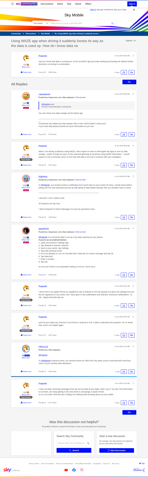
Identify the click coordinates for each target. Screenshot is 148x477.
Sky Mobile (74, 15)
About (78, 3)
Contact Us (106, 463)
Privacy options (34, 463)
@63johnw (45, 361)
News (60, 3)
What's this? (26, 67)
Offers (88, 3)
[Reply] (132, 72)
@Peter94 (45, 104)
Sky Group (115, 463)
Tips (69, 3)
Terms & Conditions (47, 463)
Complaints (97, 463)
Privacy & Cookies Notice (64, 463)
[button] (133, 55)
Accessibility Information (83, 463)
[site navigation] (12, 4)
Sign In (132, 4)
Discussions (47, 3)
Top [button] (143, 463)
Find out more (80, 97)
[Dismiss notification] (134, 9)
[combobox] (79, 23)
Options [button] (129, 41)
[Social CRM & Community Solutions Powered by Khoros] (139, 470)
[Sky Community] (26, 4)
